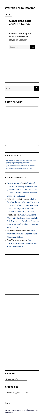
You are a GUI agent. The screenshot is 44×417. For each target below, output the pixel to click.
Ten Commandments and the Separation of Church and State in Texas (21, 160)
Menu (8, 14)
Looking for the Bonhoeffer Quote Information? (16, 163)
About (7, 403)
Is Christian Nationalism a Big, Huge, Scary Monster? (18, 162)
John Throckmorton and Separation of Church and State (22, 233)
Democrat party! (14, 183)
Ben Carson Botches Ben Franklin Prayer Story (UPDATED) (19, 168)
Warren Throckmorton (20, 7)
